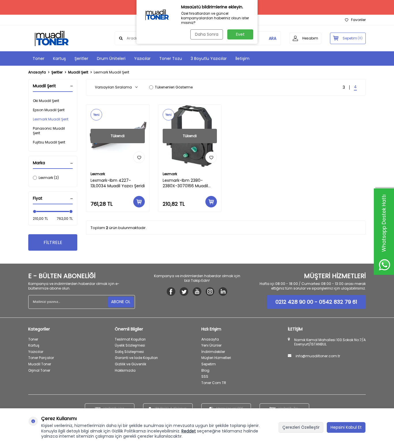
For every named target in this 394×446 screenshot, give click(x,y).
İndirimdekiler (213, 351)
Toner (38, 58)
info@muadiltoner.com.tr (318, 356)
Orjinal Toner (39, 370)
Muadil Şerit (78, 72)
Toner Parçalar (41, 357)
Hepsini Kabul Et (346, 427)
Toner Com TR (213, 382)
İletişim (242, 58)
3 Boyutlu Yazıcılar (209, 58)
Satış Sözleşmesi (129, 351)
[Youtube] (197, 291)
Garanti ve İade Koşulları (136, 357)
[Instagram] (210, 291)
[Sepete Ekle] (139, 201)
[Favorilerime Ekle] (139, 157)
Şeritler (81, 58)
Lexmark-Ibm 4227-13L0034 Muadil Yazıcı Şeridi (118, 183)
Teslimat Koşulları (130, 339)
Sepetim (208, 364)
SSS (204, 376)
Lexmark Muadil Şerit (50, 119)
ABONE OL (120, 302)
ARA (272, 38)
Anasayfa (37, 72)
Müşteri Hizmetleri (216, 357)
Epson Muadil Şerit (49, 109)
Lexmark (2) (49, 177)
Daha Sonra (206, 34)
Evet (240, 34)
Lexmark (98, 174)
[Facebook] (171, 291)
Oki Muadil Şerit (46, 100)
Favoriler (358, 20)
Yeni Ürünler (211, 345)
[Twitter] (184, 291)
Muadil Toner (39, 364)
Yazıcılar (142, 58)
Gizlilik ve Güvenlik (130, 364)
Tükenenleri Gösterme (174, 87)
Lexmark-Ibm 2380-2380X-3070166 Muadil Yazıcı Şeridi (185, 183)
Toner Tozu (170, 58)
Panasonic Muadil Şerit (49, 130)
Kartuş (59, 58)
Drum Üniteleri (111, 58)
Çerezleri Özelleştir (301, 427)
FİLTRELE (53, 242)
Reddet (188, 431)
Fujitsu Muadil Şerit (49, 142)
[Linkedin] (223, 291)
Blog (205, 370)
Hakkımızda (125, 370)
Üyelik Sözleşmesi (130, 345)
